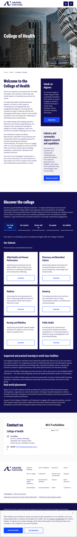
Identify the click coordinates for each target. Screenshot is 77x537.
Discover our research (52, 178)
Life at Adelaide (43, 467)
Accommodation (43, 487)
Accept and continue (13, 530)
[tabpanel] (38, 320)
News (53, 487)
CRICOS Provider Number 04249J (50, 497)
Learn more (21, 278)
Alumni (54, 479)
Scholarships (30, 487)
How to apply (31, 473)
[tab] (10, 227)
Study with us (51, 120)
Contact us (67, 487)
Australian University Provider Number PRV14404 (20, 497)
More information (33, 530)
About (66, 467)
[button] (72, 513)
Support (66, 473)
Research (55, 467)
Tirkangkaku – (15, 494)
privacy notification (57, 519)
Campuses (41, 473)
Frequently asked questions (30, 481)
